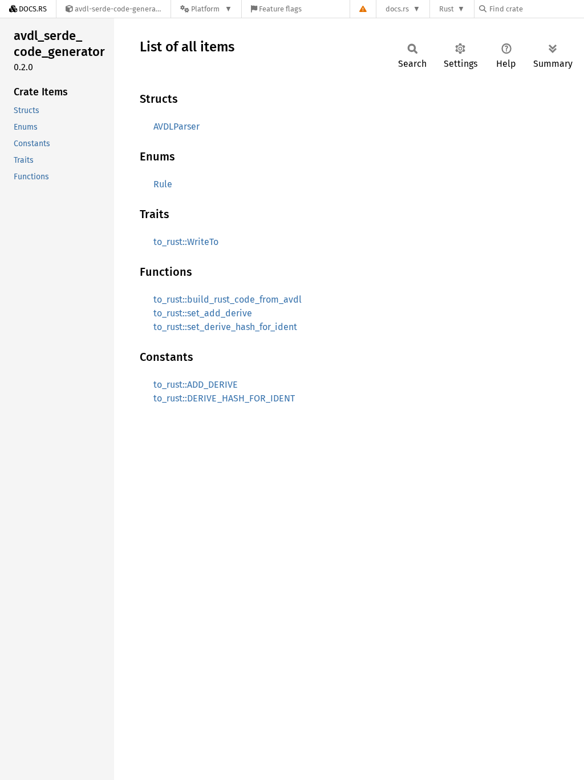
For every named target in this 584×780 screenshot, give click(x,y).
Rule (162, 184)
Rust (446, 9)
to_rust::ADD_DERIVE (195, 384)
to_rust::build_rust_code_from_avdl (227, 299)
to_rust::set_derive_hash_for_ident (225, 326)
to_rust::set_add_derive (202, 313)
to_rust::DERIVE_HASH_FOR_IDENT (224, 398)
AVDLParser (176, 126)
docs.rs (397, 9)
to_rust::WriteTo (185, 241)
